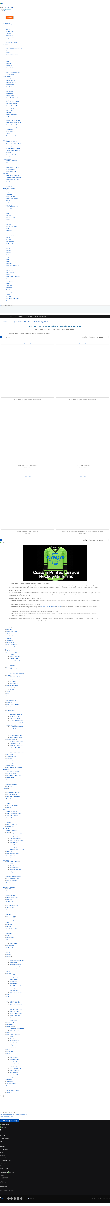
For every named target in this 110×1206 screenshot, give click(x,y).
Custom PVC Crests (14, 1030)
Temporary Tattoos (11, 1083)
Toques (8, 803)
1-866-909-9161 (7, 9)
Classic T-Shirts (9, 629)
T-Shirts (8, 650)
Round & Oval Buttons (15, 918)
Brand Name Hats (10, 801)
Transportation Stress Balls (16, 1077)
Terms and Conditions (5, 1160)
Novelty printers (13, 943)
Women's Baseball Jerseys (16, 737)
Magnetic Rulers (13, 983)
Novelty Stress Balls (14, 1070)
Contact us (2, 1155)
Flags (7, 931)
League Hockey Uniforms (16, 714)
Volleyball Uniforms (11, 756)
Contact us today (13, 620)
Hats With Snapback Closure (13, 790)
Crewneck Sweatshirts (15, 656)
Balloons (8, 910)
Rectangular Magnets (15, 977)
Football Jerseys (10, 765)
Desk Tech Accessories (11, 880)
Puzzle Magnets (13, 981)
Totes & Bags (6, 769)
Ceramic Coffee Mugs (11, 811)
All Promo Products (8, 904)
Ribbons (8, 1053)
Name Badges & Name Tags (12, 1001)
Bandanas (8, 807)
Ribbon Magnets (14, 990)
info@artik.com (7, 11)
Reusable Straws (10, 826)
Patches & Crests (10, 1026)
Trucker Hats (9, 799)
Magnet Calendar (14, 979)
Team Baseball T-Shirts (15, 733)
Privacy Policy (3, 1163)
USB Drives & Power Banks (12, 1090)
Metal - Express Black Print (16, 1004)
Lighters (8, 971)
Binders (8, 912)
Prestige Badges (13, 1020)
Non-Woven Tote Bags (11, 773)
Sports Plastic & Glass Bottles (13, 820)
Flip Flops (8, 935)
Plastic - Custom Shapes (15, 1015)
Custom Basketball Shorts (16, 747)
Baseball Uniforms (10, 725)
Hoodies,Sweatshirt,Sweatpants (14, 652)
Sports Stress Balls (14, 1075)
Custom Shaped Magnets (16, 992)
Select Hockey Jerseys (15, 718)
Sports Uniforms (19, 316)
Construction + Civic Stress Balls (17, 1064)
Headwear (5, 788)
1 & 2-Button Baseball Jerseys (16, 726)
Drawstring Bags (10, 777)
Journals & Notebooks (11, 830)
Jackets (8, 675)
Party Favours (9, 1024)
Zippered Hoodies (14, 658)
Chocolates (9, 924)
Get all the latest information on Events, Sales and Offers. (13, 1114)
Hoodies (12, 654)
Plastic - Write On (14, 1018)
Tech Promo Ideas (10, 883)
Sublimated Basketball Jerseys (17, 750)
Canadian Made (10, 688)
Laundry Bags (9, 780)
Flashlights (9, 933)
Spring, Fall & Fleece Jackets (16, 679)
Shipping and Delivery (5, 1165)
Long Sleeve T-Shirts (11, 642)
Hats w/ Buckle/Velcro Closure (13, 792)
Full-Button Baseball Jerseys (16, 728)
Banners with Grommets (12, 897)
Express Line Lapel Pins (15, 966)
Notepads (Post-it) (10, 855)
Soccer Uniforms (10, 754)
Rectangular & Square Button (17, 920)
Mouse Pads (9, 885)
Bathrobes (8, 696)
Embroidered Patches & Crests (17, 1028)
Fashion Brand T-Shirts (11, 631)
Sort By (96, 337)
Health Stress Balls (14, 1066)
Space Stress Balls (14, 1072)
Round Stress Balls (14, 1057)
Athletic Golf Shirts (14, 668)
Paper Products (7, 828)
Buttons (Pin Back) (10, 916)
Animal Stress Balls (14, 1061)
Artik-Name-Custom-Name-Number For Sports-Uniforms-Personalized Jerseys (82, 531)
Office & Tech (6, 860)
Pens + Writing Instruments (12, 861)
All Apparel (6, 649)
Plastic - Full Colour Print (15, 1011)
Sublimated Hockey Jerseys (16, 720)
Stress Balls (9, 1056)
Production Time (4, 1168)
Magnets (8, 973)
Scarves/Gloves (10, 707)
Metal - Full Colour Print (15, 1007)
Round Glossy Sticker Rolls (16, 834)
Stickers (8, 832)
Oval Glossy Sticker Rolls (15, 838)
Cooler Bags (9, 786)
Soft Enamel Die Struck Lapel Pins (18, 958)
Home (10, 316)
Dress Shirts (9, 698)
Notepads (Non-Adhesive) (12, 853)
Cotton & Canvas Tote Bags (12, 771)
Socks (7, 693)
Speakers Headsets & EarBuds (13, 876)
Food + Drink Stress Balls (15, 1068)
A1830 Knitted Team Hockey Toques (27, 465)
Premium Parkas (14, 683)
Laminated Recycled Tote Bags (13, 775)
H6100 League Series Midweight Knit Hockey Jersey (27, 399)
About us (2, 1152)
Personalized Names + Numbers (14, 767)
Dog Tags (8, 926)
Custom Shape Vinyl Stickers (16, 840)
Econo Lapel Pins (14, 969)
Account (2, 304)
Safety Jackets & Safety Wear (13, 704)
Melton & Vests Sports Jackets (17, 677)
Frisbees (8, 939)
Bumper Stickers (13, 842)
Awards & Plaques (10, 907)
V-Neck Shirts (9, 640)
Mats (7, 994)
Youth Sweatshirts (14, 663)
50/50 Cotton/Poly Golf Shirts (17, 671)
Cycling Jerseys (9, 763)
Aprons (8, 691)
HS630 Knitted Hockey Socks (82, 465)
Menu (1, 22)
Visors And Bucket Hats (12, 805)
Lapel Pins (8, 956)
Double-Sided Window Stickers (17, 849)
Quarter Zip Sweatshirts (15, 661)
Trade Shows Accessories (9, 887)
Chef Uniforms (9, 702)
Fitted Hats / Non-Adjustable (13, 796)
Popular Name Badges (15, 1002)
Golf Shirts (8, 667)
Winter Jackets (13, 681)
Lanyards (8, 888)
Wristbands (9, 1092)
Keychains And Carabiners (12, 950)
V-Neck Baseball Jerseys (15, 731)
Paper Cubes (9, 851)
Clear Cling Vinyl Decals (15, 847)
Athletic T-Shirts (10, 636)
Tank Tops (8, 638)
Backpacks (8, 782)
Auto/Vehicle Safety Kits (12, 905)
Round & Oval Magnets (15, 975)
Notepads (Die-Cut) (11, 858)
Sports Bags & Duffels (11, 784)
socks (59, 606)
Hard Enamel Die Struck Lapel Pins (18, 960)
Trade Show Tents (10, 901)
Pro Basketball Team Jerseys (16, 741)
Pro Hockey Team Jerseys (16, 712)
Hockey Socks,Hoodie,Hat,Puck (17, 723)
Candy (8, 922)
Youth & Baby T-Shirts (11, 644)
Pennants (8, 1032)
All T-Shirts (8, 633)
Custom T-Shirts (7, 628)
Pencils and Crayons (14, 867)
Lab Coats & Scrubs (11, 700)
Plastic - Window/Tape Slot (16, 1013)
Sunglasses (9, 1079)
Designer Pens (13, 874)
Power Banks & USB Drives (12, 878)
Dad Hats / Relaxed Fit (11, 794)
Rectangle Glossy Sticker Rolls (17, 836)
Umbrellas (8, 1088)
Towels (8, 1086)
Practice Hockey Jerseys (15, 716)
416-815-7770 (8, 8)
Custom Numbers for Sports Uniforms (27, 531)
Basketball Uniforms (11, 739)
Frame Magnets (13, 988)
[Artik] (2, 3)
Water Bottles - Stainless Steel (13, 813)
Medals (8, 996)
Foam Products (10, 937)
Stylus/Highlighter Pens (15, 869)
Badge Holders (9, 891)
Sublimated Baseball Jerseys (16, 735)
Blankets (8, 914)
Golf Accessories (10, 945)
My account (3, 1157)
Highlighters (12, 872)
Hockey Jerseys (28, 316)
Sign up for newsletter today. (7, 1116)
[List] (4, 337)
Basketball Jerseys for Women (17, 752)
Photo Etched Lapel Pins (15, 964)
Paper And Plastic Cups (11, 824)
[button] (22, 404)
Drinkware (5, 809)
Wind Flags (9, 899)
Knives (8, 952)
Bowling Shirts (9, 761)
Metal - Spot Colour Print (16, 1009)
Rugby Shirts (9, 758)
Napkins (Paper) (10, 1022)
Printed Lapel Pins (14, 962)
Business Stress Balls (14, 1059)
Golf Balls (8, 942)
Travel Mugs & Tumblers (12, 815)
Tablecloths (9, 893)
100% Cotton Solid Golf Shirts (17, 673)
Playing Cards (9, 1051)
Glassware (8, 822)
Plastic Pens (12, 863)
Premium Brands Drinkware (13, 818)
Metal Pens (12, 865)
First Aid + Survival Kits (11, 929)
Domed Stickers (13, 845)
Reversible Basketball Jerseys (16, 745)
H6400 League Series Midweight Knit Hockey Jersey (82, 399)
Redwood (12, 689)
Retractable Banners (11, 895)
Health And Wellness (11, 947)
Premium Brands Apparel (12, 685)
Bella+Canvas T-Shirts (11, 647)
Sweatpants (12, 665)
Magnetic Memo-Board (15, 985)
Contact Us (9, 17)
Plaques (8, 1049)
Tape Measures (10, 1081)
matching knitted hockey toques (48, 606)
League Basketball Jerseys (16, 743)
